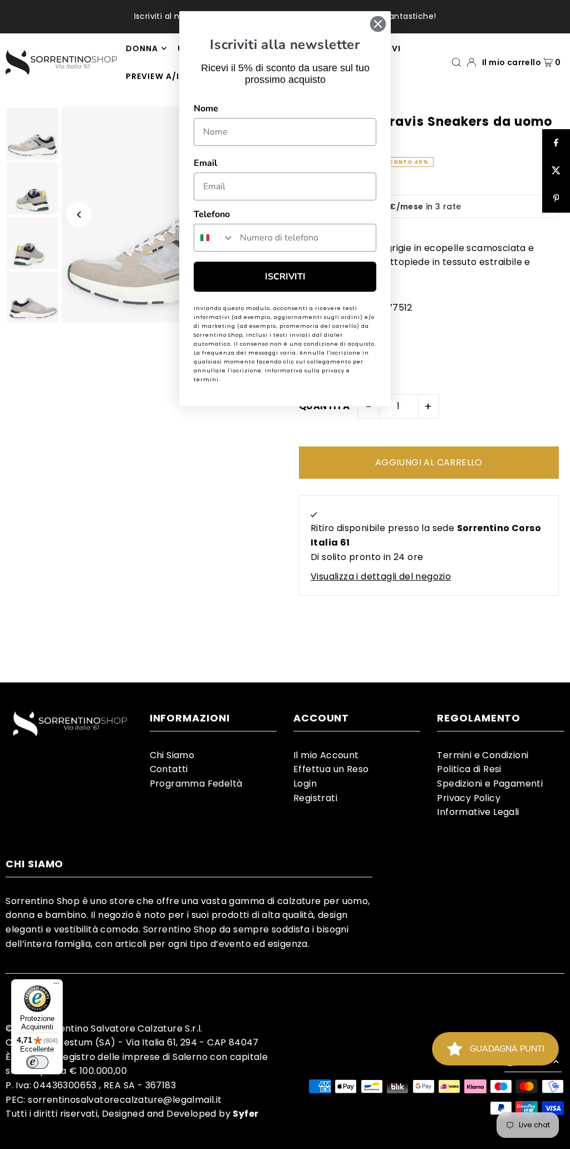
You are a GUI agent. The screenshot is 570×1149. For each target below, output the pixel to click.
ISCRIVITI (285, 277)
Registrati (315, 798)
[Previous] (79, 214)
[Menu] (56, 986)
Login (305, 783)
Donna (142, 48)
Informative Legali (478, 812)
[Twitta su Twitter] (556, 171)
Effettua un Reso (330, 769)
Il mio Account (326, 755)
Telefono (212, 214)
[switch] (37, 1062)
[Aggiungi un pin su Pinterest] (556, 199)
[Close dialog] (378, 24)
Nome (206, 108)
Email (205, 163)
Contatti (169, 769)
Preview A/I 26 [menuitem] (159, 76)
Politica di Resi (469, 769)
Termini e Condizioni (482, 755)
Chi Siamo (172, 755)
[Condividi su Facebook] (556, 143)
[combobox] (214, 237)
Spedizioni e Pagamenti (490, 783)
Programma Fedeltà (196, 783)
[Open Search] (456, 62)
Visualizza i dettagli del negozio (381, 576)
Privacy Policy (468, 798)
